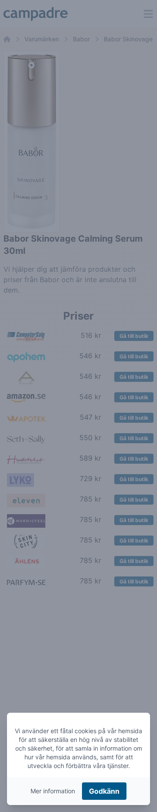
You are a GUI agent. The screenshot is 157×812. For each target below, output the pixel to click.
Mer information (53, 791)
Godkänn (104, 791)
